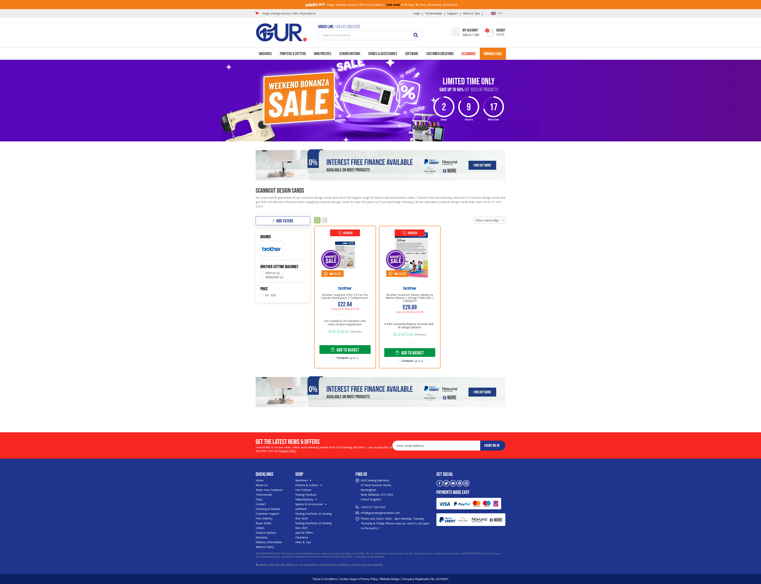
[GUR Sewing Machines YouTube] (453, 483)
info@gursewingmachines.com (380, 513)
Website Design (390, 579)
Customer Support (267, 513)
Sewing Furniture (306, 494)
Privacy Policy (287, 451)
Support (452, 13)
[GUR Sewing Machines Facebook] (439, 483)
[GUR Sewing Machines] (281, 32)
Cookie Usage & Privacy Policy (358, 579)
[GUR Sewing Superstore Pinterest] (459, 483)
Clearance (469, 53)
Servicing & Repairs (268, 509)
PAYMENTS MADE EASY (452, 492)
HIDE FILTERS (284, 220)
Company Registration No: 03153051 (425, 579)
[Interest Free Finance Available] (380, 164)
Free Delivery (264, 518)
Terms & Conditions (325, 579)
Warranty (261, 537)
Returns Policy (265, 547)
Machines (265, 53)
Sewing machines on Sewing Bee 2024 (313, 516)
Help (416, 13)
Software (411, 53)
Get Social (444, 474)
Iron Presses (322, 53)
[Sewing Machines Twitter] (446, 483)
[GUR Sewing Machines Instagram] (466, 483)
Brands (265, 236)
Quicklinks (264, 474)
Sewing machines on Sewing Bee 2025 (313, 525)
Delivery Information (269, 542)
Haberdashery (304, 499)
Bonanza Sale (493, 53)
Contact (261, 504)
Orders (260, 528)
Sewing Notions (349, 53)
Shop (299, 474)
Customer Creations (440, 53)
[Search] (415, 35)
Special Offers (304, 532)
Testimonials (433, 13)
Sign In (467, 34)
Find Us (361, 474)
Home (260, 480)
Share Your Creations (269, 490)
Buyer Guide (263, 523)
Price (264, 288)
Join (476, 34)
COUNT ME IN (491, 445)
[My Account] (456, 32)
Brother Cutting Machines (279, 266)
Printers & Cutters (293, 53)
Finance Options (266, 532)
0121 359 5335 (375, 507)
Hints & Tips (471, 13)
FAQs (259, 499)
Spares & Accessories (382, 53)
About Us (262, 485)
